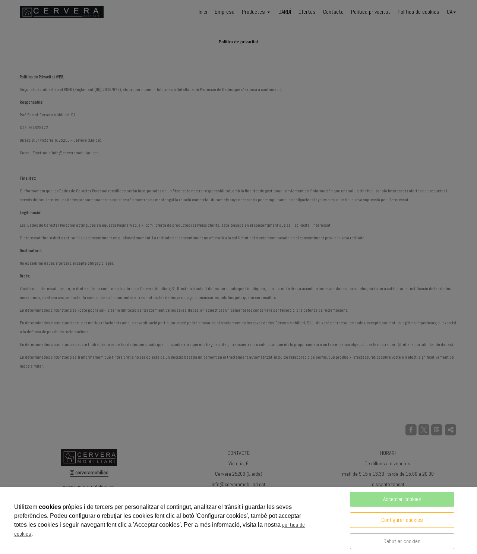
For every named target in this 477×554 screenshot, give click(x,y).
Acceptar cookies (402, 499)
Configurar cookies (402, 520)
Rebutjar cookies (402, 541)
